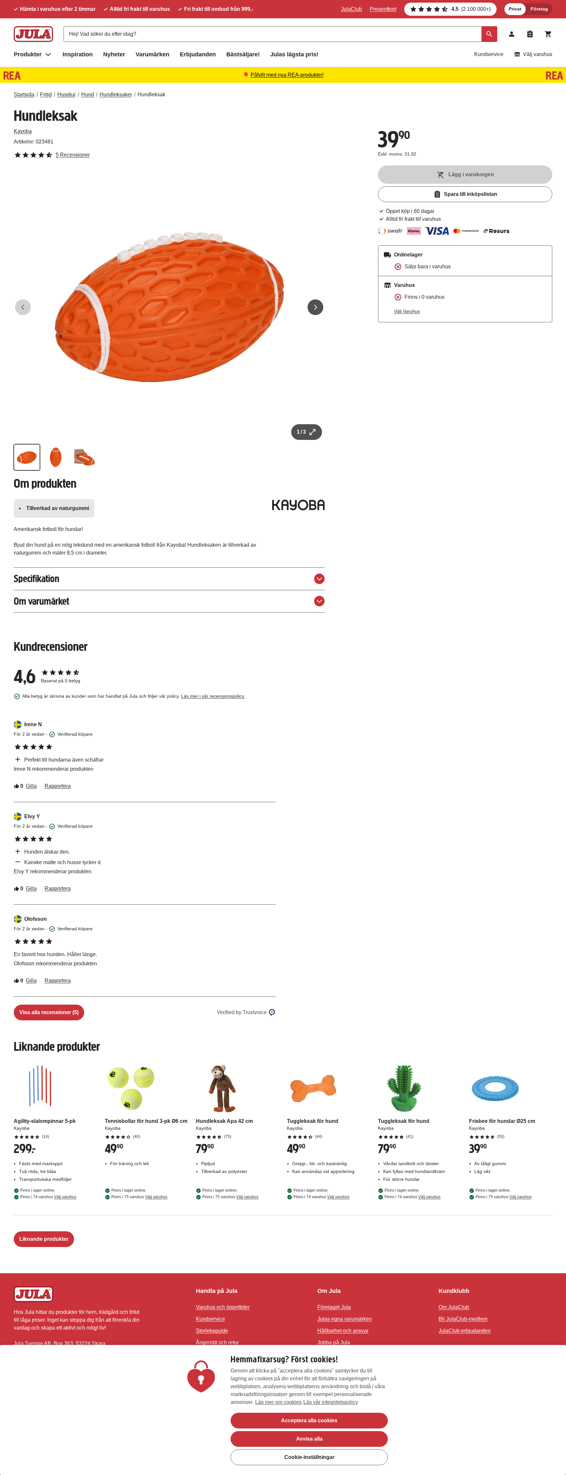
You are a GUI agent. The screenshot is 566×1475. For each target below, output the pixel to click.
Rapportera (58, 786)
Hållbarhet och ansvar (342, 1330)
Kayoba (23, 131)
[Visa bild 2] (56, 457)
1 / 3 (301, 432)
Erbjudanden (198, 54)
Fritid (46, 94)
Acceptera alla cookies (309, 1420)
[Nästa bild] (315, 307)
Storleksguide (212, 1330)
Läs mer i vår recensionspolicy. (213, 696)
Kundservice (488, 54)
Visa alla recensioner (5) (49, 1012)
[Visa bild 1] (27, 457)
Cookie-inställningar (309, 1457)
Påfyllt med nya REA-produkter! (287, 75)
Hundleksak (151, 94)
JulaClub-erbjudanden (465, 1330)
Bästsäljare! (243, 54)
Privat (515, 8)
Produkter (28, 54)
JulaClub (351, 9)
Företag (539, 8)
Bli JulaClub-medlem (463, 1319)
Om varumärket (41, 601)
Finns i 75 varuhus (139, 1197)
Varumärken (152, 54)
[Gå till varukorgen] (548, 34)
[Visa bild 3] (84, 457)
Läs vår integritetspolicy (330, 1402)
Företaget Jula (334, 1307)
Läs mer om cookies (278, 1402)
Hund (87, 94)
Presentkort (383, 9)
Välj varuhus (537, 54)
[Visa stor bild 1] (169, 307)
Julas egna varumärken (344, 1319)
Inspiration (78, 54)
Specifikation (36, 579)
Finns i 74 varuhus (48, 1197)
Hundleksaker (116, 94)
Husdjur (66, 94)
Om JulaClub (454, 1307)
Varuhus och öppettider (223, 1307)
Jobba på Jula (333, 1342)
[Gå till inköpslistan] (530, 34)
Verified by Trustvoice (242, 1012)
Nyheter (114, 54)
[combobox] (280, 34)
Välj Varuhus (407, 311)
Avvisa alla (309, 1439)
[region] (283, 1410)
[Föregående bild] (23, 307)
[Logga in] (511, 34)
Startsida (24, 94)
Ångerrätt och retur (217, 1342)
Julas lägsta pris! (294, 54)
